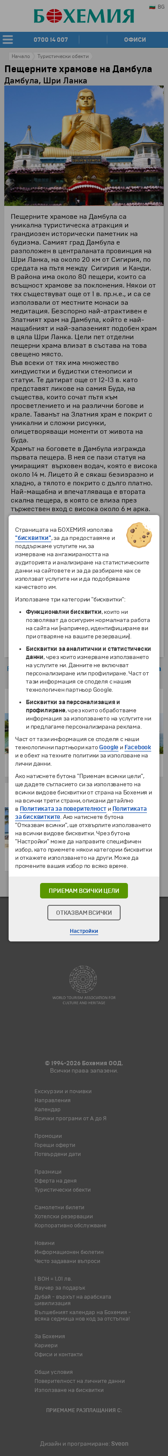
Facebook (137, 747)
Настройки (84, 931)
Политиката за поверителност (63, 808)
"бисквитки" (33, 538)
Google (108, 747)
